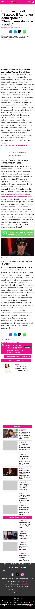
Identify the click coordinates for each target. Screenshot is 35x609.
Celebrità (13, 564)
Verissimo (23, 567)
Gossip (6, 564)
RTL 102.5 (7, 339)
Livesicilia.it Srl (11, 601)
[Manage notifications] (30, 605)
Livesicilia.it (4, 604)
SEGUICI (27, 347)
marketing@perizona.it (24, 584)
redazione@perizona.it (26, 583)
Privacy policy (10, 586)
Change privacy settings (22, 586)
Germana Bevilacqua (7, 27)
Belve (29, 564)
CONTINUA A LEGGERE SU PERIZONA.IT (17, 356)
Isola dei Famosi (13, 567)
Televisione (21, 564)
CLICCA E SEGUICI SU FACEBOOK (14, 145)
